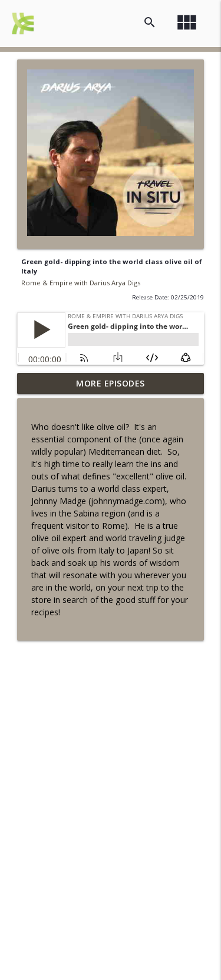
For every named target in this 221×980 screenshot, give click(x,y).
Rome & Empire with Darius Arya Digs (80, 282)
